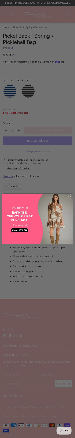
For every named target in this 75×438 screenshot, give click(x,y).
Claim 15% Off (19, 230)
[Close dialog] (70, 196)
